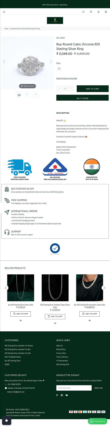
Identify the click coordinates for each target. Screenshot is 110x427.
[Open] (6, 420)
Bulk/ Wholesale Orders (13, 357)
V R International (62, 360)
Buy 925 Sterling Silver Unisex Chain (20, 305)
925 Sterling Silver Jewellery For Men (17, 349)
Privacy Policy (61, 353)
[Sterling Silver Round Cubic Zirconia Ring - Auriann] (19, 94)
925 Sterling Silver (62, 364)
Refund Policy (61, 349)
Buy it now (82, 98)
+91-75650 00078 (14, 384)
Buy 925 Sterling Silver (13, 360)
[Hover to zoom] (27, 62)
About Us (59, 345)
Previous (5, 287)
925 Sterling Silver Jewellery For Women (19, 345)
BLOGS (7, 364)
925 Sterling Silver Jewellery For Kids (18, 353)
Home (6, 29)
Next (104, 287)
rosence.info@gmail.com (15, 392)
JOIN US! (98, 388)
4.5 (59, 68)
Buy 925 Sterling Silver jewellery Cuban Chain (89, 305)
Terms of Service (62, 357)
